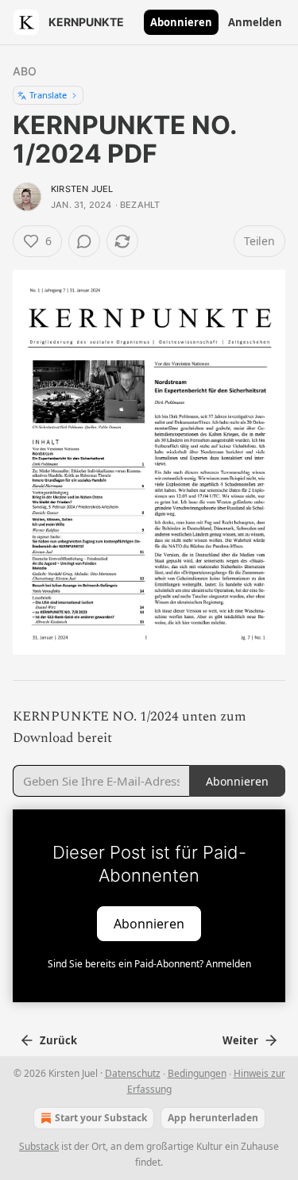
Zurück (58, 1040)
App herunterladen (213, 1117)
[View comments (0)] (84, 241)
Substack (39, 1146)
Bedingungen (197, 1073)
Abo (25, 71)
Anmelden (255, 22)
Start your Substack (101, 1117)
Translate (48, 95)
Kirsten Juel (82, 188)
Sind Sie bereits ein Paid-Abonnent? (149, 964)
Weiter (240, 1040)
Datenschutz (133, 1073)
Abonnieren (181, 22)
